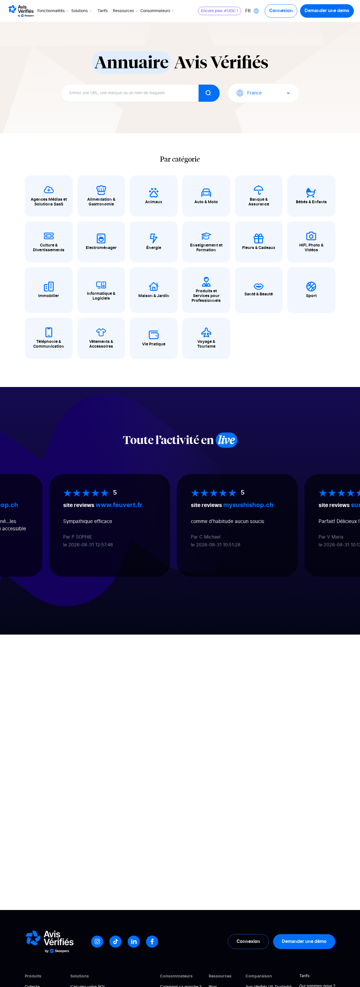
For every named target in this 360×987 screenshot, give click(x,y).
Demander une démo (304, 941)
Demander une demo (327, 10)
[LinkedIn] (134, 942)
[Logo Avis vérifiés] (21, 11)
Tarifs (103, 11)
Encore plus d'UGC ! (219, 11)
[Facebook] (152, 942)
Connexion (281, 10)
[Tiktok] (115, 942)
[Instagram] (97, 942)
